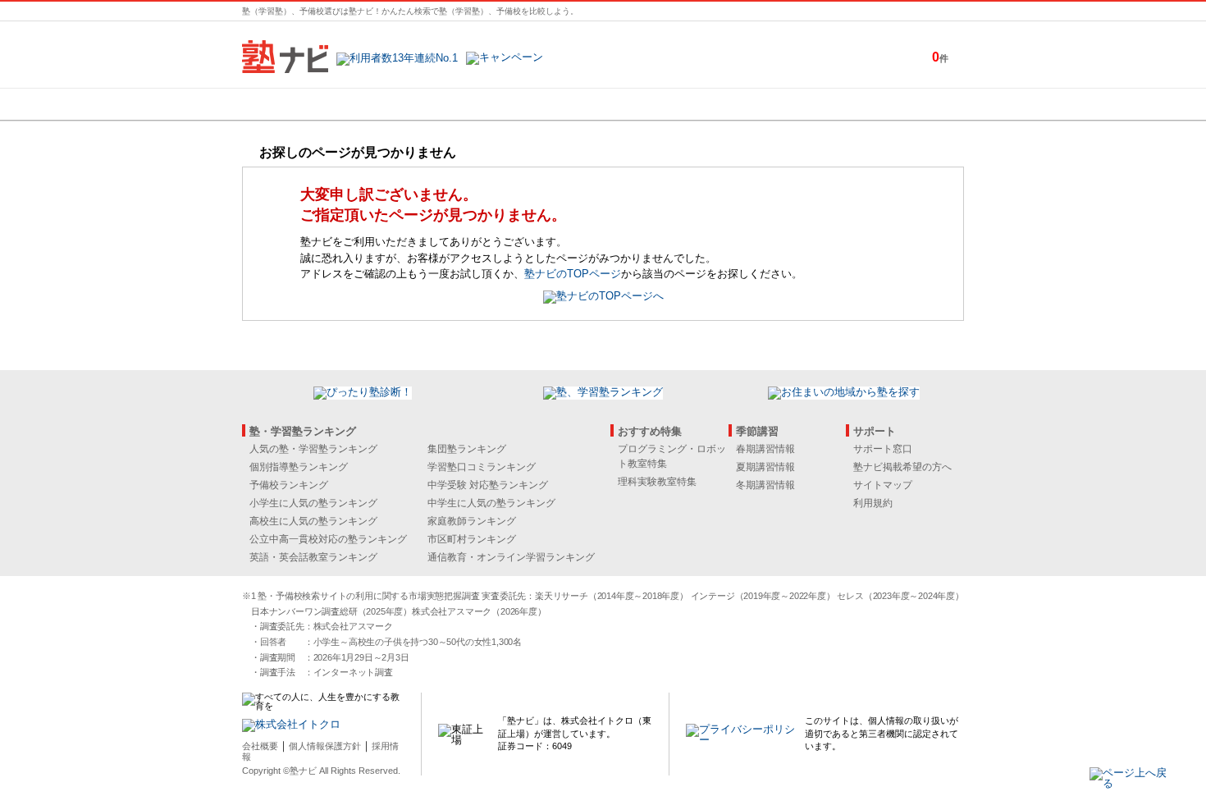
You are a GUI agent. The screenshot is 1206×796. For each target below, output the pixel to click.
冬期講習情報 (765, 485)
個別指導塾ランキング (298, 467)
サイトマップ (882, 485)
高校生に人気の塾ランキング (313, 521)
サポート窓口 (882, 449)
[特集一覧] (781, 104)
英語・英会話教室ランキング (313, 557)
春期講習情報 (765, 449)
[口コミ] (661, 104)
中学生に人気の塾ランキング (491, 503)
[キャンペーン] (901, 104)
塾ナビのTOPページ (572, 274)
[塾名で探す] (422, 104)
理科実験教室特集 (657, 481)
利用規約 (873, 503)
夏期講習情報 (765, 467)
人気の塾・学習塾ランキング (313, 449)
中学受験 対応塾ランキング (487, 485)
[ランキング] (541, 104)
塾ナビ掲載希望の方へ (902, 467)
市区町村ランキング (471, 539)
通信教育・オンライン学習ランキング (511, 557)
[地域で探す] (302, 104)
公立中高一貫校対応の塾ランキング (328, 539)
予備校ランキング (288, 485)
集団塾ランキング (466, 449)
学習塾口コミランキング (481, 467)
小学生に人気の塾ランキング (313, 503)
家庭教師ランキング (471, 521)
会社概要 (260, 746)
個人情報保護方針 (325, 746)
